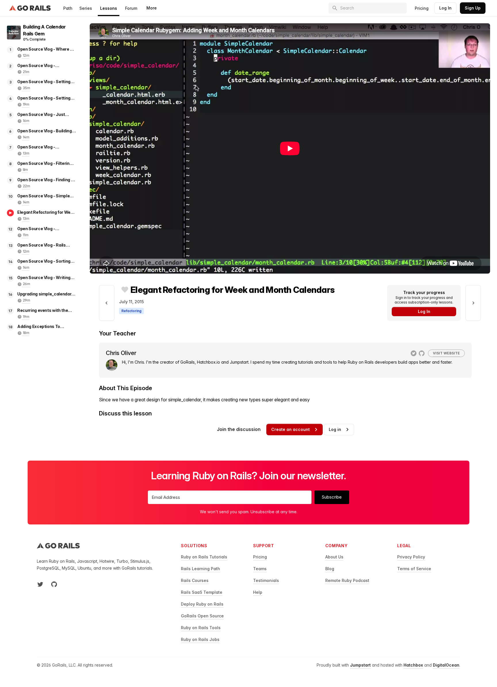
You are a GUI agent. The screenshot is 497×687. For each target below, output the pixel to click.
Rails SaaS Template (201, 592)
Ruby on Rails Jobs (200, 639)
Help (257, 592)
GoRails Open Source (202, 615)
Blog (329, 568)
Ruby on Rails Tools (201, 627)
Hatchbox (413, 665)
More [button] (151, 7)
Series (85, 8)
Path (67, 8)
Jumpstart (360, 665)
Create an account (290, 429)
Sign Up (473, 7)
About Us (334, 556)
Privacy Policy (411, 556)
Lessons (108, 8)
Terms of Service (414, 568)
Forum (131, 8)
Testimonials (266, 580)
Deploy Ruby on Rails (202, 604)
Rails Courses (195, 580)
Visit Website (446, 353)
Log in (335, 429)
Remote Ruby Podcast (347, 580)
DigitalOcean (446, 665)
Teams (260, 568)
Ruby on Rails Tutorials (204, 556)
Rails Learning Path (200, 568)
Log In (445, 7)
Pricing (422, 8)
